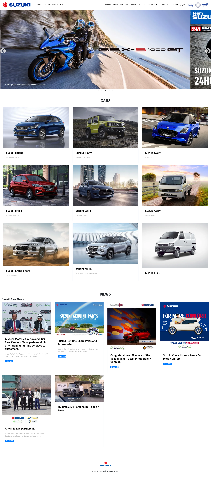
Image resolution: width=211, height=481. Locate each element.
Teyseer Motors (197, 4)
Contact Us (163, 4)
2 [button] (102, 90)
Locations (174, 4)
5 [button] (113, 90)
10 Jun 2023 (62, 356)
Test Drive (142, 4)
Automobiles (40, 4)
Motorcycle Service (128, 4)
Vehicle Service (111, 4)
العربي (182, 4)
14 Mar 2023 (115, 367)
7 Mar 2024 (8, 361)
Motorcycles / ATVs (55, 4)
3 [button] (105, 90)
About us (151, 4)
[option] (95, 49)
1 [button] (98, 90)
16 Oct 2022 (9, 441)
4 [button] (109, 90)
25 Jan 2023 (167, 364)
